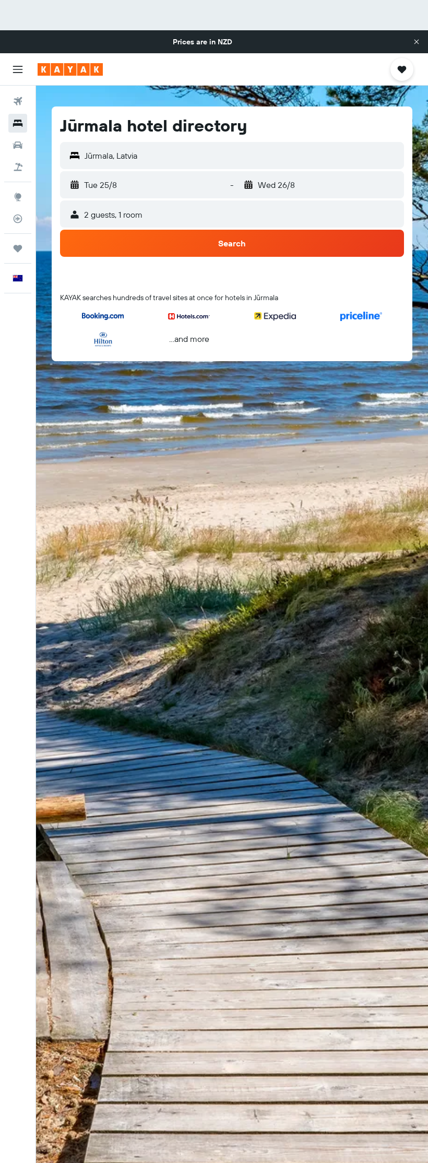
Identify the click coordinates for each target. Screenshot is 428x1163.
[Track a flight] (17, 218)
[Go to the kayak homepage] (70, 69)
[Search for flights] (17, 101)
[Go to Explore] (17, 196)
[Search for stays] (17, 123)
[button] (416, 41)
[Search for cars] (17, 145)
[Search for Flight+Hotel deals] (17, 167)
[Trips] (17, 248)
